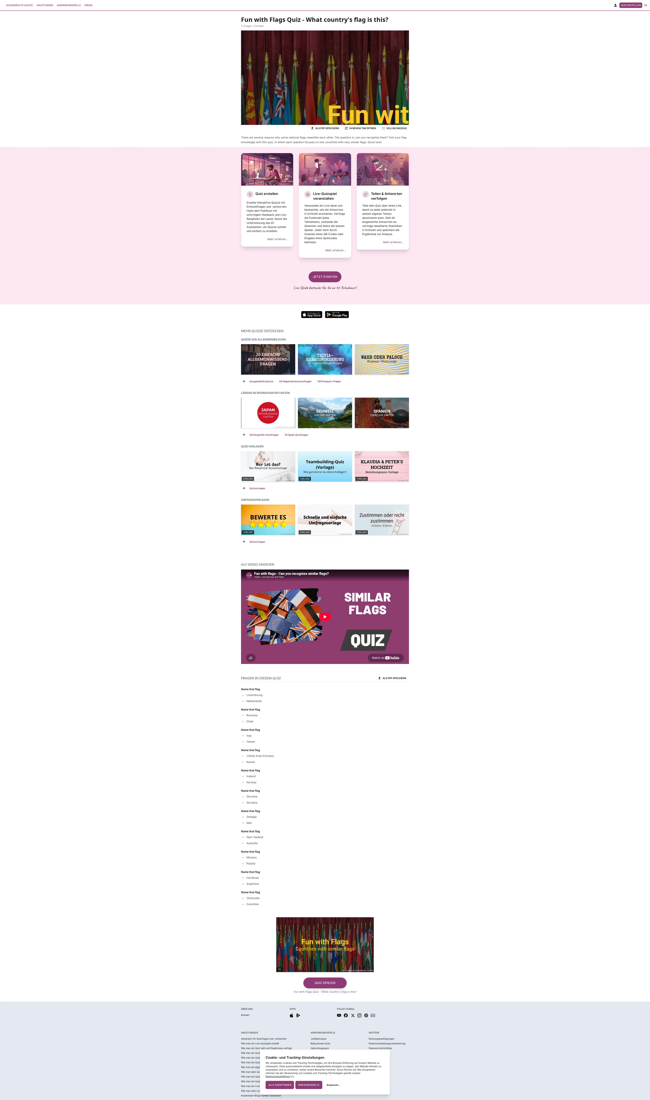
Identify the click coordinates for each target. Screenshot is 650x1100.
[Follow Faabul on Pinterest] (366, 1015)
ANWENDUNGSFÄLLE (323, 1032)
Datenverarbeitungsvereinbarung (387, 1043)
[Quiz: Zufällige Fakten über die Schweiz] (325, 413)
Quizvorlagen (257, 488)
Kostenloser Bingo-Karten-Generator (261, 1095)
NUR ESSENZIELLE (308, 1084)
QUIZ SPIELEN (325, 983)
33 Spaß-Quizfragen (296, 434)
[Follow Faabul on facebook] (346, 1015)
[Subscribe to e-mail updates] (373, 1015)
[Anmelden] (615, 5)
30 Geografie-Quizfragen (264, 434)
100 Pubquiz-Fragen (329, 381)
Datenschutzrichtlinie (380, 1048)
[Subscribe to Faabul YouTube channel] (339, 1015)
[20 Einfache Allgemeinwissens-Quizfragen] (268, 359)
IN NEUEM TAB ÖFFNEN (362, 128)
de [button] (645, 5)
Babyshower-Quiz (320, 1043)
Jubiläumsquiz (319, 1038)
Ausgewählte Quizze (19, 5)
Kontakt (245, 1015)
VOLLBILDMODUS (396, 128)
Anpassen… (333, 1084)
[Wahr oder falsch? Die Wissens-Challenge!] (382, 359)
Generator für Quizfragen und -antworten (264, 1038)
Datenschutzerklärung (278, 1076)
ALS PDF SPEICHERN (327, 128)
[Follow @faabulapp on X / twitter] (353, 1015)
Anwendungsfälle (69, 5)
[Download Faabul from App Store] (291, 1015)
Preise (88, 5)
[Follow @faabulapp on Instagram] (359, 1015)
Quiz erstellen (631, 5)
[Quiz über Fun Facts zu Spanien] (382, 413)
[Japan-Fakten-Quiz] (268, 413)
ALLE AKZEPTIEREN (279, 1084)
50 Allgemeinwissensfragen (295, 381)
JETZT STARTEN (325, 277)
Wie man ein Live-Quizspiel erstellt (260, 1043)
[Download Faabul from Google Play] (298, 1015)
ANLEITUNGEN (249, 1032)
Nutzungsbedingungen (381, 1038)
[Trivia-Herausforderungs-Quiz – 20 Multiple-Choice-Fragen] (325, 359)
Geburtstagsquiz (320, 1048)
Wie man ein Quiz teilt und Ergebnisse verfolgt (266, 1048)
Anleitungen (45, 5)
